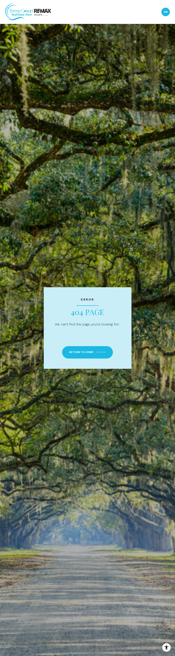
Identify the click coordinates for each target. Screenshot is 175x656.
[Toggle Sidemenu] (165, 12)
